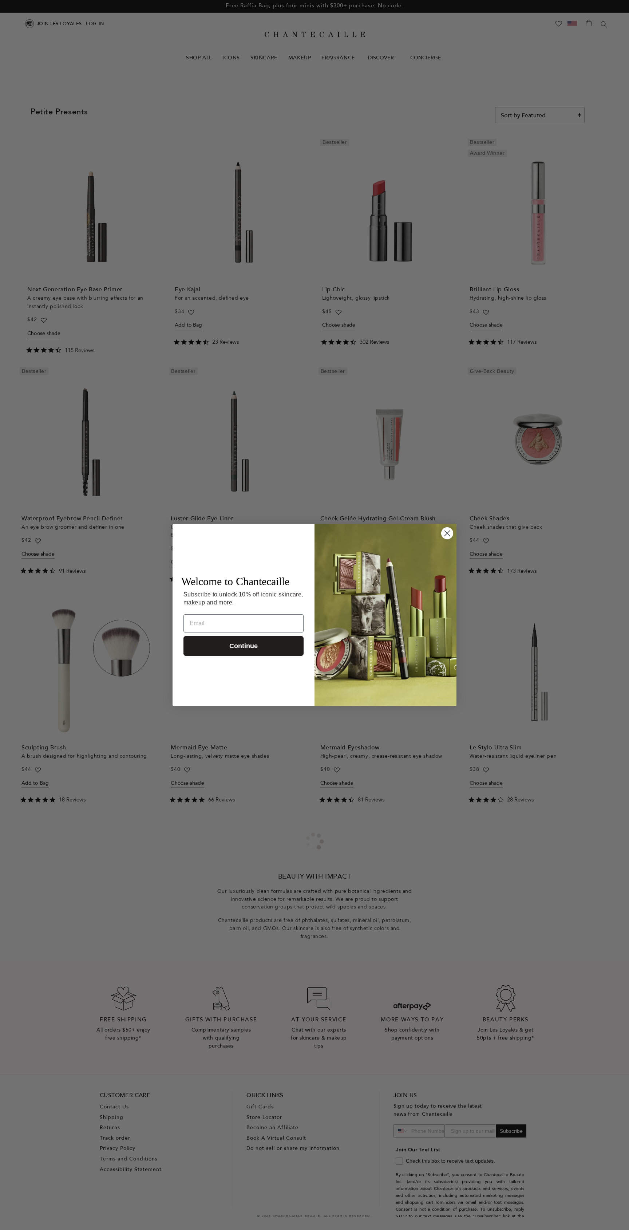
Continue (243, 646)
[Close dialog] (447, 533)
